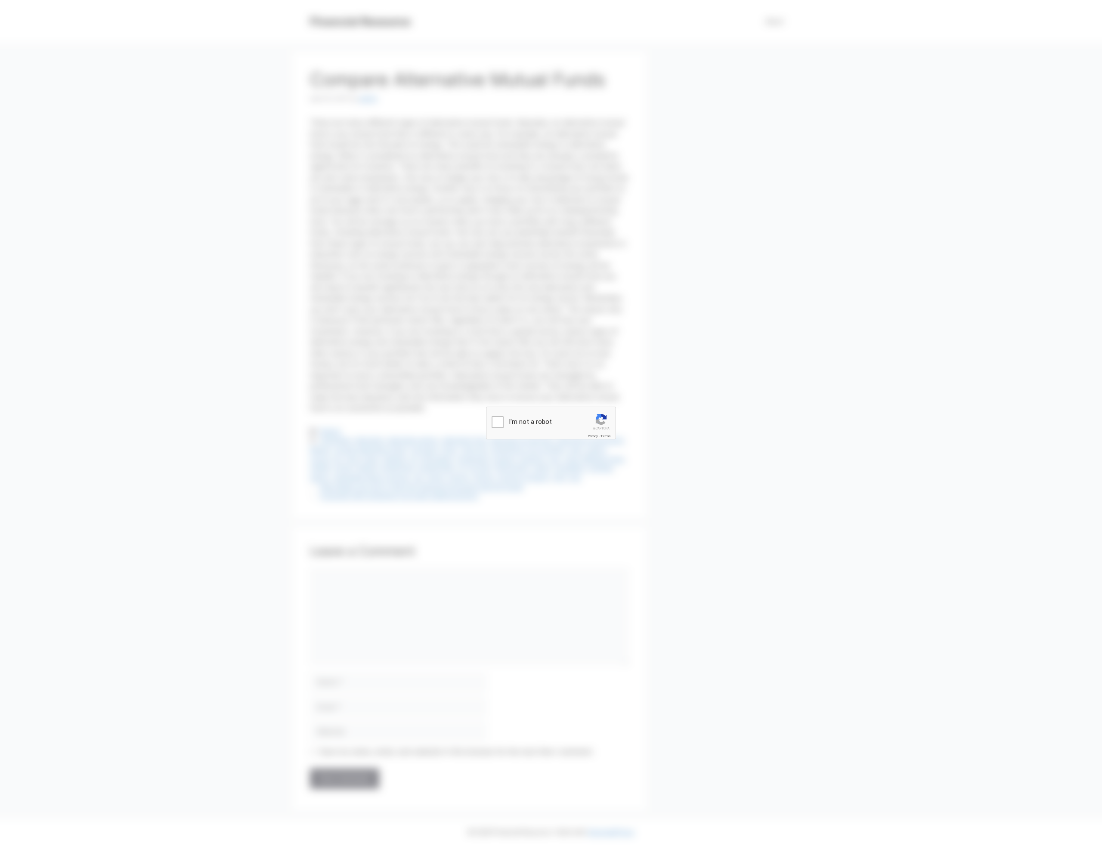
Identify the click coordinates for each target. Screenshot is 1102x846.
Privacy (593, 436)
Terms (606, 436)
